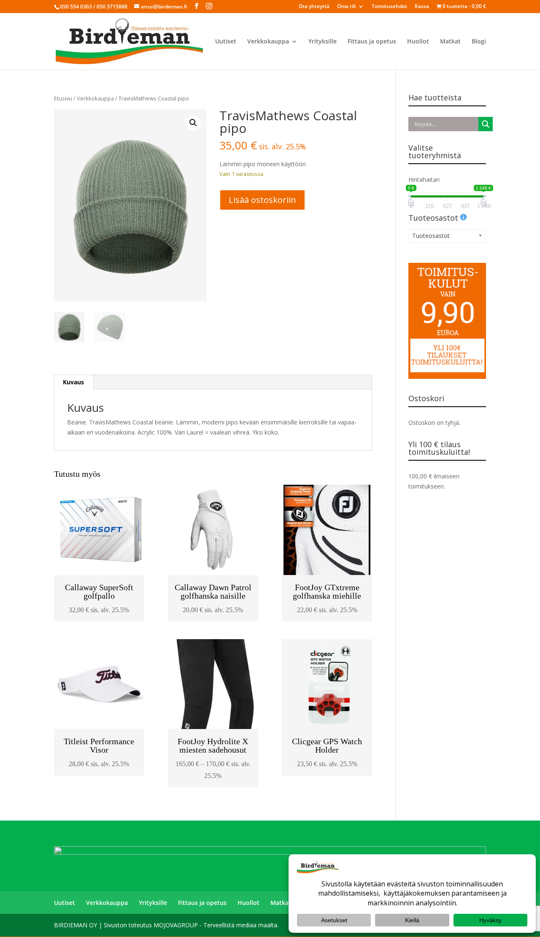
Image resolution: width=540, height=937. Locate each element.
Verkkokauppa (268, 41)
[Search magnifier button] (485, 124)
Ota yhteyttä (314, 7)
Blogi (479, 41)
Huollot (418, 41)
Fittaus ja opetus (372, 41)
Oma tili (346, 7)
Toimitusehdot (389, 7)
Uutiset (225, 41)
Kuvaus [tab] (73, 382)
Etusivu (63, 98)
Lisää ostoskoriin (262, 199)
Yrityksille (322, 41)
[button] (193, 122)
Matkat (450, 41)
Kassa (422, 7)
